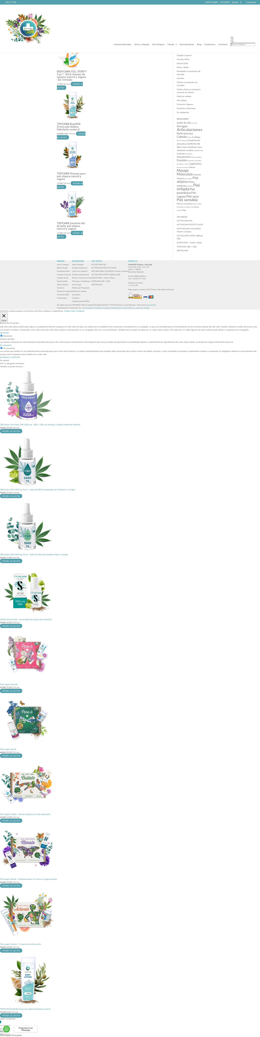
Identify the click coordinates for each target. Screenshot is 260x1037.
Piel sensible (187, 199)
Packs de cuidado (184, 96)
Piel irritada (188, 187)
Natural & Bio (182, 63)
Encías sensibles (196, 157)
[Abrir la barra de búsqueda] (243, 38)
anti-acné (194, 123)
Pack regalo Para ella (9, 684)
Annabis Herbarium (79, 268)
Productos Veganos (185, 104)
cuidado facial (198, 151)
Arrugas (182, 126)
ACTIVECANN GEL (185, 220)
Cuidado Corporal (184, 55)
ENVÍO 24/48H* (211, 2)
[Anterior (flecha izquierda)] (1, 1028)
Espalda (182, 160)
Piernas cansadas (184, 203)
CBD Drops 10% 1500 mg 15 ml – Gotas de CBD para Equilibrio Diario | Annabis (34, 554)
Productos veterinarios (186, 108)
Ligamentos (195, 163)
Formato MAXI (183, 59)
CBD (178, 140)
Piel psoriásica (186, 191)
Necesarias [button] (4, 333)
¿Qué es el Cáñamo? (80, 271)
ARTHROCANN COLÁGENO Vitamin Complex (109, 271)
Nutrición (180, 78)
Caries (190, 137)
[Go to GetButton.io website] (6, 1034)
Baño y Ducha (62, 268)
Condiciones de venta (118, 308)
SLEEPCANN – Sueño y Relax (189, 242)
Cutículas (181, 153)
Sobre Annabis (78, 264)
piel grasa (189, 186)
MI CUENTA (225, 2)
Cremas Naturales (122, 45)
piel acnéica (188, 179)
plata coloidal (197, 204)
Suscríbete (76, 294)
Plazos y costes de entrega (139, 308)
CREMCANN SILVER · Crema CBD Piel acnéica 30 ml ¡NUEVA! (26, 619)
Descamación (184, 156)
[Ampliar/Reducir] (1, 1025)
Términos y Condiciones (81, 281)
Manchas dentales (183, 167)
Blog (199, 45)
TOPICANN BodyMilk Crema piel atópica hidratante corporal (25, 1009)
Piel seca (192, 196)
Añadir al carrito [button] (11, 431)
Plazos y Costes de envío (81, 278)
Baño (180, 133)
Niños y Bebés (183, 67)
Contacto (223, 45)
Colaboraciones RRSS (80, 301)
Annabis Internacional (80, 274)
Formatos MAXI (63, 294)
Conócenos (209, 45)
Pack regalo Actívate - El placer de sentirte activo (20, 944)
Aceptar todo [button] (69, 311)
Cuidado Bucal (62, 278)
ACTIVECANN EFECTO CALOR (190, 224)
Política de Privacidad (80, 288)
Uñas (183, 210)
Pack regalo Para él (8, 749)
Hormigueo (180, 164)
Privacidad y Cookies (101, 308)
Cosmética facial (63, 271)
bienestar (188, 133)
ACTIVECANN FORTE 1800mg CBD (105, 274)
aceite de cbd (184, 122)
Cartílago (196, 137)
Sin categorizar (183, 112)
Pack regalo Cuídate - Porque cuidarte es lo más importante (25, 814)
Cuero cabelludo (189, 147)
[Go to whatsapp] (6, 1029)
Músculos (185, 174)
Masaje (183, 170)
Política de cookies (79, 291)
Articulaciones (189, 129)
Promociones (62, 298)
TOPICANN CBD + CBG (186, 246)
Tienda (170, 45)
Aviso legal (87, 308)
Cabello (182, 137)
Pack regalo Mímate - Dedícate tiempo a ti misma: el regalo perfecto (28, 879)
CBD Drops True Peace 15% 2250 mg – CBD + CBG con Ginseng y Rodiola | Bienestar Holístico (40, 424)
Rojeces (188, 207)
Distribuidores (187, 45)
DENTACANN (182, 250)
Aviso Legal (76, 284)
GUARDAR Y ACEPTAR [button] (10, 357)
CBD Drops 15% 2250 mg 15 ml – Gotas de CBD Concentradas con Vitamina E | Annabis (37, 489)
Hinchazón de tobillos (194, 161)
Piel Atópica (158, 45)
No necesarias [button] (6, 345)
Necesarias (7, 336)
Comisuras (183, 140)
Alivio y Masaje (141, 45)
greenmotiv (151, 305)
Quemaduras (181, 207)
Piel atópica (187, 180)
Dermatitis (188, 154)
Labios (186, 164)
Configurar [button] (80, 311)
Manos (192, 167)
